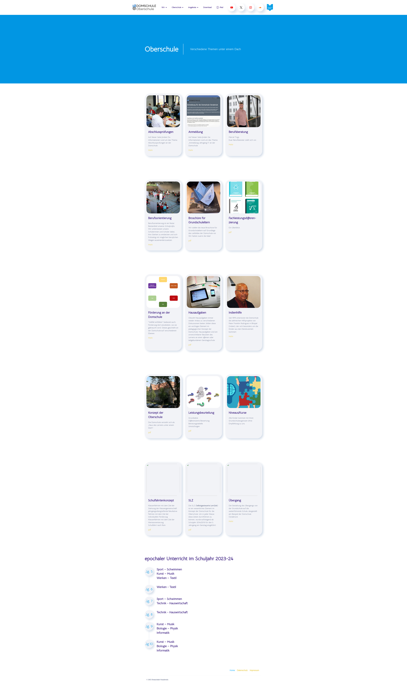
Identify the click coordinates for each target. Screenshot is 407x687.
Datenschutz (242, 670)
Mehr (150, 150)
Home (232, 670)
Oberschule (176, 7)
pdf (189, 240)
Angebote (192, 7)
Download (207, 7)
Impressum (254, 670)
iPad (221, 7)
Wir (163, 7)
